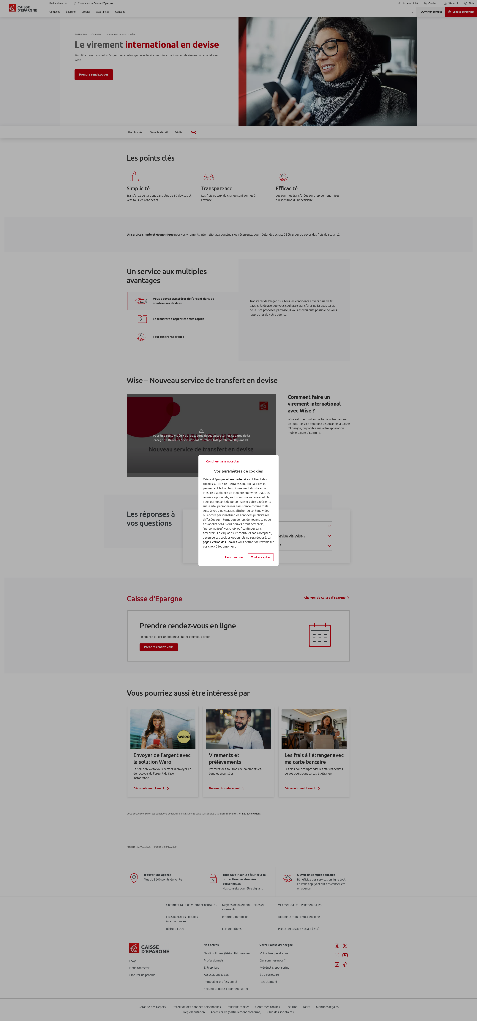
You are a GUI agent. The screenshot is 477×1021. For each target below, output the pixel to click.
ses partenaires (240, 479)
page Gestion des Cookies (220, 542)
